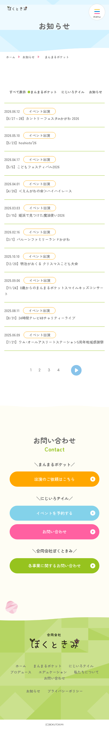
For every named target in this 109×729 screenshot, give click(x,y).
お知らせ (29, 57)
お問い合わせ (54, 531)
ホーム (10, 57)
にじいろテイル (72, 91)
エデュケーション (53, 672)
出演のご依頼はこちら (54, 479)
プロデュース (20, 672)
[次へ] (76, 370)
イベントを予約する (54, 513)
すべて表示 (17, 91)
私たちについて (86, 672)
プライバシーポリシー (65, 691)
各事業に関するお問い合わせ (54, 565)
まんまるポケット (57, 57)
